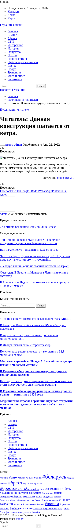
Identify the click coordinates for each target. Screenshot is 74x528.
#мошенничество (26, 500)
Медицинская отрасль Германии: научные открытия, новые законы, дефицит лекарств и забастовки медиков (36, 404)
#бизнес (3, 484)
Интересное (15, 45)
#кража (17, 496)
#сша (66, 508)
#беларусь (54, 477)
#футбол (36, 512)
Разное (12, 65)
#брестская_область (19, 488)
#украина (26, 512)
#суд (60, 508)
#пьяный (4, 508)
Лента (11, 15)
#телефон (5, 512)
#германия (52, 489)
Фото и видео (16, 75)
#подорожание (29, 504)
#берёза (70, 478)
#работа (14, 508)
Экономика (15, 79)
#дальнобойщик (10, 493)
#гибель (65, 489)
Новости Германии (12, 89)
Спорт (12, 69)
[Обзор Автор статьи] (7, 210)
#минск (57, 496)
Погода (12, 55)
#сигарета (38, 508)
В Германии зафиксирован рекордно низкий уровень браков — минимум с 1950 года (36, 392)
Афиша (12, 38)
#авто (13, 477)
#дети (24, 492)
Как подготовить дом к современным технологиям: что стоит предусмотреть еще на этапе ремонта (36, 383)
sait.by (20, 518)
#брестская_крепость (33, 484)
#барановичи (33, 477)
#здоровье (47, 493)
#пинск (18, 504)
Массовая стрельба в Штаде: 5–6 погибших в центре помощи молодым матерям (36, 363)
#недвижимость (50, 500)
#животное (35, 492)
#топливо (16, 512)
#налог (38, 500)
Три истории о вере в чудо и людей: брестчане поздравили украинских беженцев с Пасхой (30, 241)
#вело (42, 489)
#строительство (50, 508)
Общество (14, 51)
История (13, 48)
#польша (52, 504)
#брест (15, 483)
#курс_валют (29, 496)
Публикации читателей (23, 62)
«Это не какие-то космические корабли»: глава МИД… (35, 318)
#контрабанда (6, 496)
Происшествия (17, 58)
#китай (58, 492)
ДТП (11, 41)
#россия (26, 508)
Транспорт (14, 72)
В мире (12, 34)
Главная (13, 31)
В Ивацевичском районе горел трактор (25, 345)
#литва (39, 496)
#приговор (65, 504)
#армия (21, 478)
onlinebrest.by (65, 177)
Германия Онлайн (11, 24)
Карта (11, 18)
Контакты (14, 11)
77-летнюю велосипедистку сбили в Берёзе (28, 226)
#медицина (48, 496)
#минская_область (8, 500)
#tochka (4, 477)
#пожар (40, 504)
